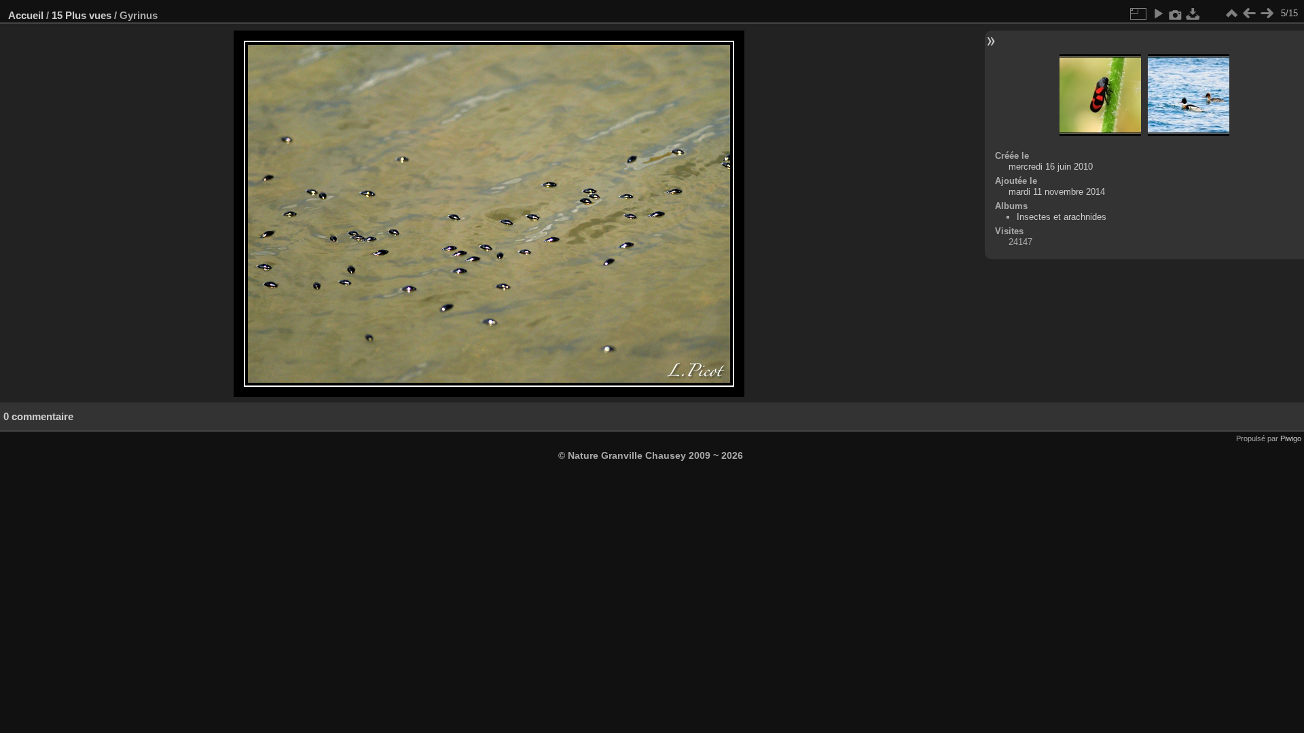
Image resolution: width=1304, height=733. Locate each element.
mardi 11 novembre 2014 (1057, 192)
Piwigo (1290, 438)
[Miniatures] (1231, 13)
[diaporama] (1158, 13)
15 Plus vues (81, 15)
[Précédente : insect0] (1249, 13)
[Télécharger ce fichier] (1193, 13)
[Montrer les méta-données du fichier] (1175, 13)
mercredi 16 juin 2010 (1051, 167)
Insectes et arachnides (1061, 217)
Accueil (25, 15)
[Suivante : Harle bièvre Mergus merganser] (1266, 13)
